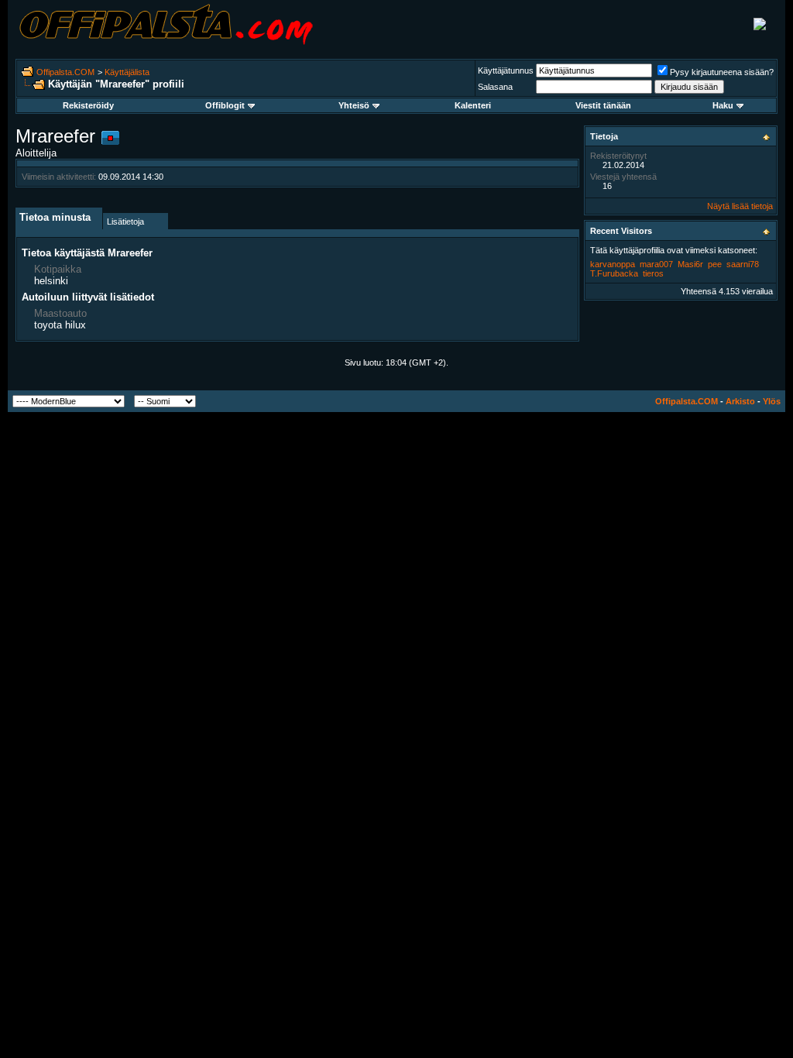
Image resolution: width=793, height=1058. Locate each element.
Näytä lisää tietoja (740, 206)
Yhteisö (353, 105)
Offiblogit (225, 105)
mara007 (656, 264)
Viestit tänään (603, 105)
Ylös (772, 401)
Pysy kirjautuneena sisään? (722, 72)
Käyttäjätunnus (506, 70)
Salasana (495, 86)
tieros (653, 273)
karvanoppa (612, 264)
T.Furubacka (614, 273)
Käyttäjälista (127, 72)
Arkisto (740, 401)
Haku (722, 105)
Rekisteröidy (88, 105)
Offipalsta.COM (65, 72)
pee (715, 264)
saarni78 (742, 264)
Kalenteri (473, 105)
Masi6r (690, 264)
